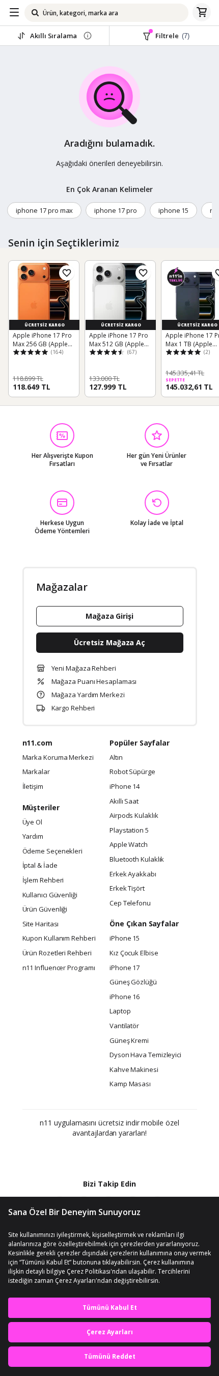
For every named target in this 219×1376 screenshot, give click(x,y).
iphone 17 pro (115, 210)
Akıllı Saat (124, 801)
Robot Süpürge (132, 772)
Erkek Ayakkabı (133, 874)
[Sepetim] (202, 12)
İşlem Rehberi (43, 880)
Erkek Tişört (127, 889)
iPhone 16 (125, 997)
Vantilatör (124, 1026)
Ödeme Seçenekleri (52, 851)
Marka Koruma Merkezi (58, 758)
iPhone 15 (125, 938)
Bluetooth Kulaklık (137, 860)
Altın (116, 758)
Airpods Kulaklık (134, 816)
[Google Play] (78, 1155)
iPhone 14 (125, 787)
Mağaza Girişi (109, 616)
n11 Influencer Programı (58, 968)
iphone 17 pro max (44, 210)
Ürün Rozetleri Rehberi (57, 953)
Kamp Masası (130, 1084)
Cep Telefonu (130, 903)
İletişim (32, 787)
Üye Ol (32, 822)
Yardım (32, 837)
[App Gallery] (137, 1155)
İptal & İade (40, 866)
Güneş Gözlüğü (133, 982)
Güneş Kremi (129, 1041)
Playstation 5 (129, 831)
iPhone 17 (125, 968)
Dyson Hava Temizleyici (145, 1055)
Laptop (120, 1011)
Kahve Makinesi (134, 1070)
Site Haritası (40, 924)
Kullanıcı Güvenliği (49, 895)
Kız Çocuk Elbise (134, 953)
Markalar (36, 772)
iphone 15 (173, 210)
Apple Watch (129, 845)
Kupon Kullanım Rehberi (59, 938)
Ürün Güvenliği (45, 909)
